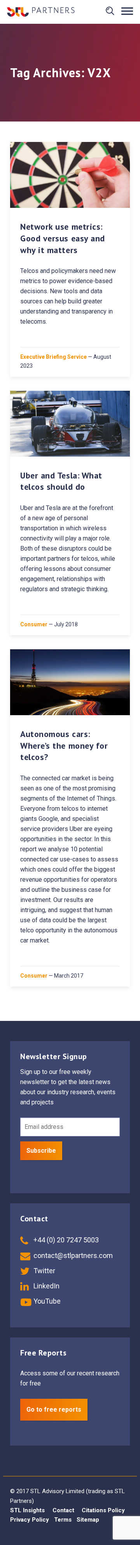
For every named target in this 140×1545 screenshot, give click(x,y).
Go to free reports (53, 1409)
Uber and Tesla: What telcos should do (61, 481)
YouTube (46, 1301)
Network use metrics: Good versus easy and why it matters (62, 238)
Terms (63, 1519)
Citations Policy (103, 1510)
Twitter (43, 1271)
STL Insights (27, 1510)
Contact (63, 1510)
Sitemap (88, 1519)
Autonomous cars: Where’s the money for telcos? (64, 745)
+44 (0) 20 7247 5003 (65, 1240)
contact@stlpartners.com (72, 1255)
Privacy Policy (29, 1519)
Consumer (33, 624)
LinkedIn (46, 1286)
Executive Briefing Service (53, 357)
